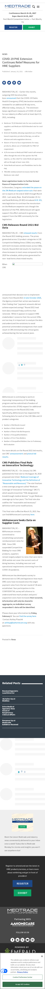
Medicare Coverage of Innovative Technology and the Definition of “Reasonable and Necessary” (21, 480)
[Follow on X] (22, 940)
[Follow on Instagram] (32, 940)
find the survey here (27, 616)
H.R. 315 (38, 200)
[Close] (42, 956)
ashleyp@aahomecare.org (15, 622)
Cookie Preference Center (22, 977)
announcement (16, 453)
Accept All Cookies (22, 984)
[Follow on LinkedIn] (18, 940)
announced (11, 98)
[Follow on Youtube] (28, 940)
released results (30, 233)
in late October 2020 (32, 298)
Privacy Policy (22, 972)
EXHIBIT (31, 27)
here (32, 514)
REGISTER (13, 27)
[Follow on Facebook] (12, 940)
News (4, 54)
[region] (22, 971)
